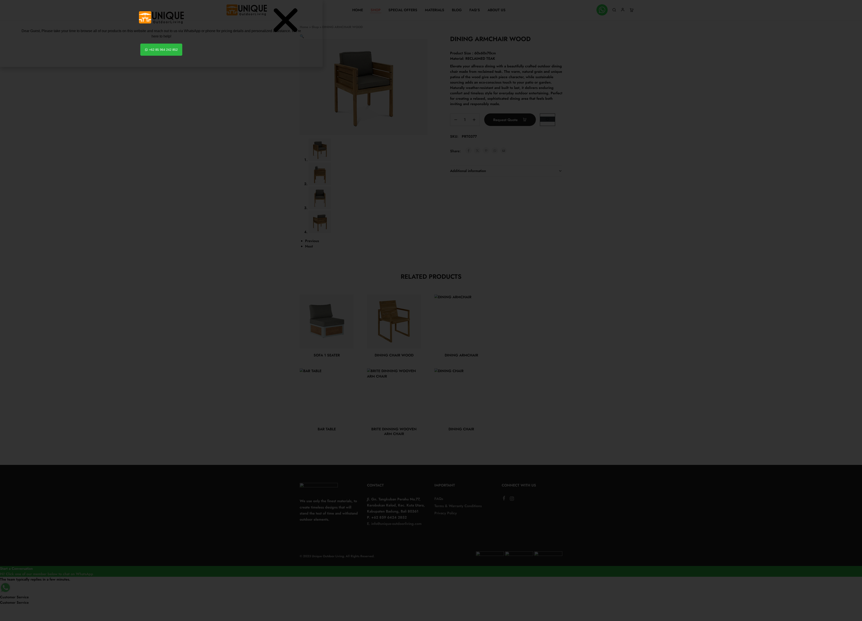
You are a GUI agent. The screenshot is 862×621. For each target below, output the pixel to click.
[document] (431, 310)
